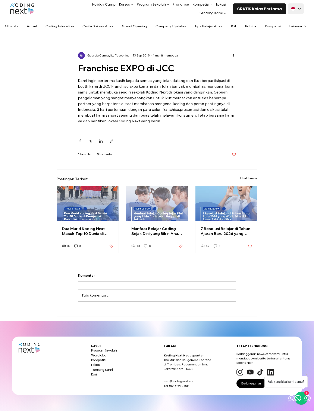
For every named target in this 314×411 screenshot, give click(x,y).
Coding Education (59, 26)
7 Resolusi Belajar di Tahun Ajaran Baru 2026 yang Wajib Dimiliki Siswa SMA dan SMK (225, 231)
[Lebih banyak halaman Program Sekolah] (168, 4)
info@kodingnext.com (179, 381)
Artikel (32, 26)
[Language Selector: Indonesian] (296, 8)
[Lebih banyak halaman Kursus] (132, 4)
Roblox (250, 26)
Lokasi (95, 365)
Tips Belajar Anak (208, 26)
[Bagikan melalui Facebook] (80, 141)
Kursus (96, 346)
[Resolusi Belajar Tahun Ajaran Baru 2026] (226, 203)
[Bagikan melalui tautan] (111, 141)
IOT (233, 26)
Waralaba (98, 355)
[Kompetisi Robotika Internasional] (88, 203)
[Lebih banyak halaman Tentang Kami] (225, 13)
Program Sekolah (104, 350)
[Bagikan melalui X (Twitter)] (90, 141)
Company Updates (171, 26)
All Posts (11, 26)
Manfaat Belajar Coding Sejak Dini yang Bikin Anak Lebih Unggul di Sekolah (155, 231)
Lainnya (295, 26)
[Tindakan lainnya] (233, 55)
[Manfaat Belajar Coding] (157, 203)
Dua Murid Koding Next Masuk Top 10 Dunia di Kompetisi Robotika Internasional (83, 231)
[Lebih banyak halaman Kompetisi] (211, 4)
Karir (94, 374)
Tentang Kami (102, 370)
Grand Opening (134, 26)
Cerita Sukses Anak (97, 26)
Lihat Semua (248, 178)
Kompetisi (273, 26)
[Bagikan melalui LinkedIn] (101, 141)
